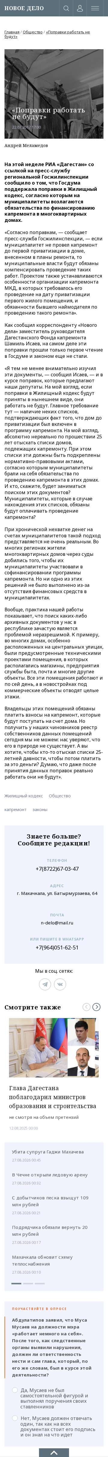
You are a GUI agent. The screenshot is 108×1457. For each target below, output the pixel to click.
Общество (33, 32)
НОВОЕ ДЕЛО (24, 8)
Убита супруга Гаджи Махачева (48, 1152)
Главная (12, 32)
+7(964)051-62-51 (57, 947)
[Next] (96, 1007)
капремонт (15, 809)
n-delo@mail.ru (57, 922)
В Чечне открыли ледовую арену (50, 1175)
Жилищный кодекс (23, 796)
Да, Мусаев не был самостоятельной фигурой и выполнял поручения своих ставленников (54, 1398)
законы (40, 809)
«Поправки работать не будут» (47, 34)
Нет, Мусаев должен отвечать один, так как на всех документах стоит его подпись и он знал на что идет (57, 1426)
